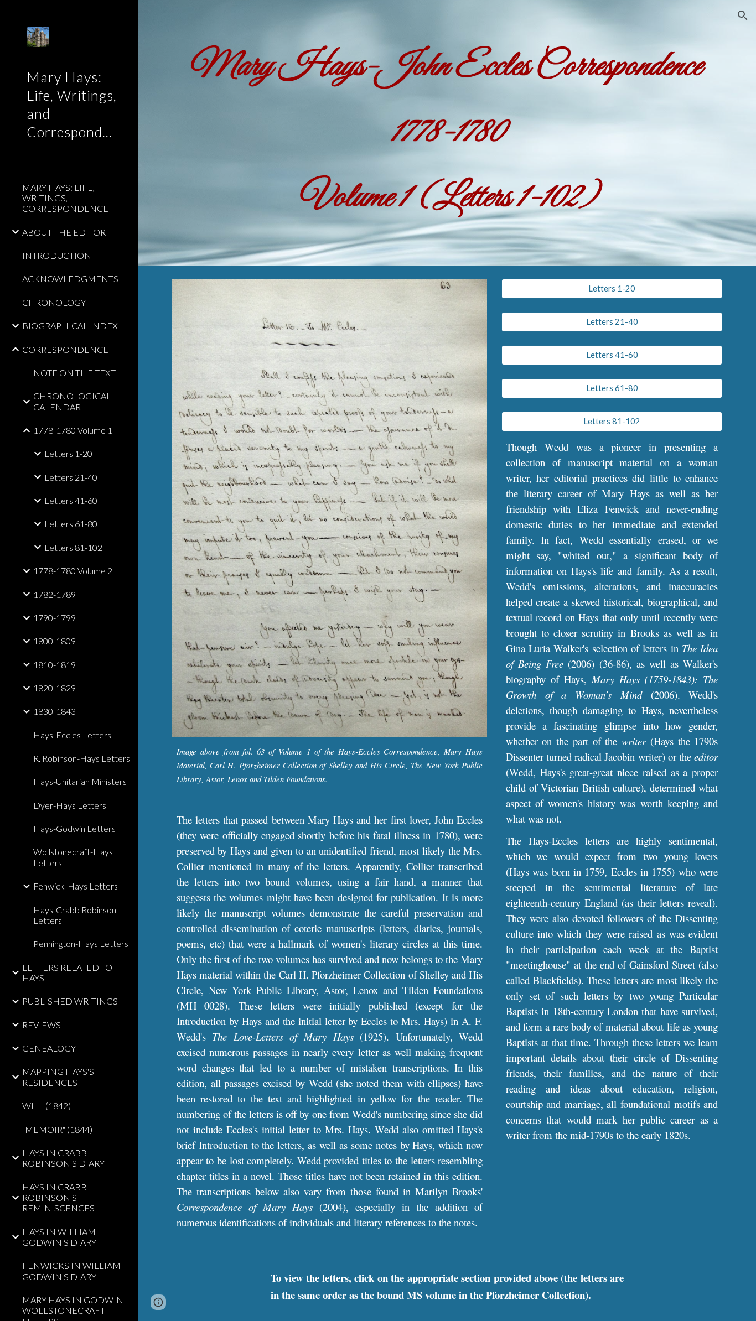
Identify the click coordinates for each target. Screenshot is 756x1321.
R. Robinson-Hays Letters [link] (81, 758)
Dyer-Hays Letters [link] (69, 805)
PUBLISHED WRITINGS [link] (70, 1001)
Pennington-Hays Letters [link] (80, 943)
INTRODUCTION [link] (56, 255)
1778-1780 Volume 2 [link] (72, 570)
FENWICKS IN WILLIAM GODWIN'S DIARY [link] (71, 1270)
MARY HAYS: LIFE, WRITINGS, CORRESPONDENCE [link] (65, 198)
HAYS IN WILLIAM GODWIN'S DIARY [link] (59, 1236)
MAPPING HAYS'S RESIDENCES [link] (58, 1076)
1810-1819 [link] (54, 664)
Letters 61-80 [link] (70, 523)
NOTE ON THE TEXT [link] (74, 372)
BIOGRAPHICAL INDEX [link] (70, 325)
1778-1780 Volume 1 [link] (72, 430)
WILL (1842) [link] (46, 1105)
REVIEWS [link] (41, 1025)
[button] (742, 15)
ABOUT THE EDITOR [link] (64, 232)
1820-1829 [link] (54, 688)
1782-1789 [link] (54, 594)
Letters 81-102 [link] (73, 547)
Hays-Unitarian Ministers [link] (80, 781)
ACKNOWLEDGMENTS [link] (70, 278)
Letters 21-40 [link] (70, 477)
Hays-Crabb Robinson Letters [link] (74, 914)
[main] (447, 132)
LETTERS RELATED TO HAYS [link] (67, 972)
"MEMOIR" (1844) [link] (57, 1129)
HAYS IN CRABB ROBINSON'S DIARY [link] (63, 1157)
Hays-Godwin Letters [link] (74, 828)
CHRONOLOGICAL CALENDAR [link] (72, 401)
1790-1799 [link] (54, 617)
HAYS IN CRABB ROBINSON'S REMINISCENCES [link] (58, 1198)
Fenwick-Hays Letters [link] (75, 886)
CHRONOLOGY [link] (54, 302)
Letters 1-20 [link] (68, 453)
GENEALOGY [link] (49, 1048)
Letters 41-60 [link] (70, 500)
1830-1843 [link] (54, 711)
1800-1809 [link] (54, 641)
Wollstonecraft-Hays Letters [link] (73, 856)
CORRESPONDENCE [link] (65, 349)
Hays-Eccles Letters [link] (72, 735)
